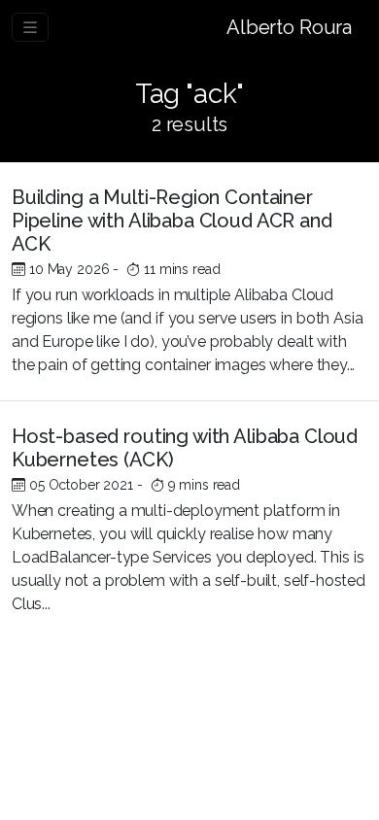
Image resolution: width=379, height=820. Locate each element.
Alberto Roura (289, 27)
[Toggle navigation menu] (30, 27)
